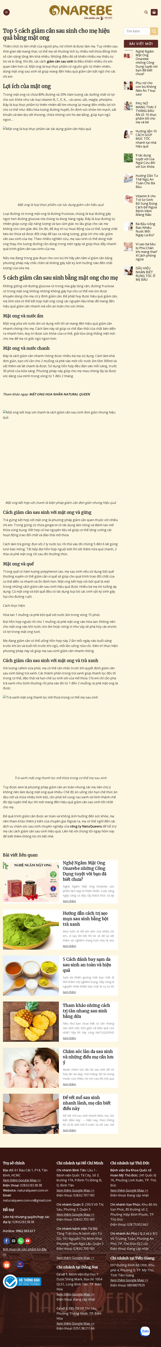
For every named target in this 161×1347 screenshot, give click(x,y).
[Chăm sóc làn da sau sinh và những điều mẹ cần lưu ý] (31, 1068)
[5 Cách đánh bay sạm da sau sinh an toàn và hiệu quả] (31, 976)
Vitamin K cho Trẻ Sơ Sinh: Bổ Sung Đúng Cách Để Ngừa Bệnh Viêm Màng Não (146, 205)
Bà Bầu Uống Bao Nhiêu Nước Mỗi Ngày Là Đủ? (145, 229)
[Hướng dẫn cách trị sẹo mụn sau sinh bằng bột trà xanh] (31, 929)
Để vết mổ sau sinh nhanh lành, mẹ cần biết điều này (87, 1103)
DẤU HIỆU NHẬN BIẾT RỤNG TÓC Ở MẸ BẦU (145, 274)
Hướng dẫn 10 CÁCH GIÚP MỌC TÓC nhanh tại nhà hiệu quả (146, 138)
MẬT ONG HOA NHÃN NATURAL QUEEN (59, 394)
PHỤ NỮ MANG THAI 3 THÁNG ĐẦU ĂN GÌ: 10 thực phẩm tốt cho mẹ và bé (146, 113)
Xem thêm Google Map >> (22, 1180)
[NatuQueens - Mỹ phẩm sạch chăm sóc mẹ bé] (80, 12)
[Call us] (20, 1241)
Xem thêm (69, 901)
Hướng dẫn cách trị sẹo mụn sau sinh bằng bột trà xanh (86, 919)
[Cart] (154, 12)
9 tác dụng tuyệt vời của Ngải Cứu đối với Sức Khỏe (145, 161)
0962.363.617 (25, 1231)
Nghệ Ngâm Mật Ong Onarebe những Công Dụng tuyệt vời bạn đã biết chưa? (84, 871)
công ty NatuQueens (86, 826)
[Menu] (6, 12)
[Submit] (154, 31)
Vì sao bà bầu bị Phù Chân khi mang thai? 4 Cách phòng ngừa (146, 251)
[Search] (146, 12)
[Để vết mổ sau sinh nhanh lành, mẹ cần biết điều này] (31, 1114)
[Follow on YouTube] (28, 1241)
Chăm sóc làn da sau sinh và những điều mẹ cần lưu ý (88, 1057)
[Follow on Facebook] (6, 1241)
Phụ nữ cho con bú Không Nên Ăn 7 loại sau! (146, 88)
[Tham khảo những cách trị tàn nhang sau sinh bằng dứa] (31, 1022)
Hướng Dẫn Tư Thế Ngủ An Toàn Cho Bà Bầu (147, 181)
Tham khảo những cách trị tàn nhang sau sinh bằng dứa (86, 1011)
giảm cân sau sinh (60, 61)
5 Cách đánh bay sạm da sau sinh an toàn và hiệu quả (87, 965)
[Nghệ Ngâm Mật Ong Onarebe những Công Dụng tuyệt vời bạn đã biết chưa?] (31, 882)
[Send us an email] (13, 1241)
